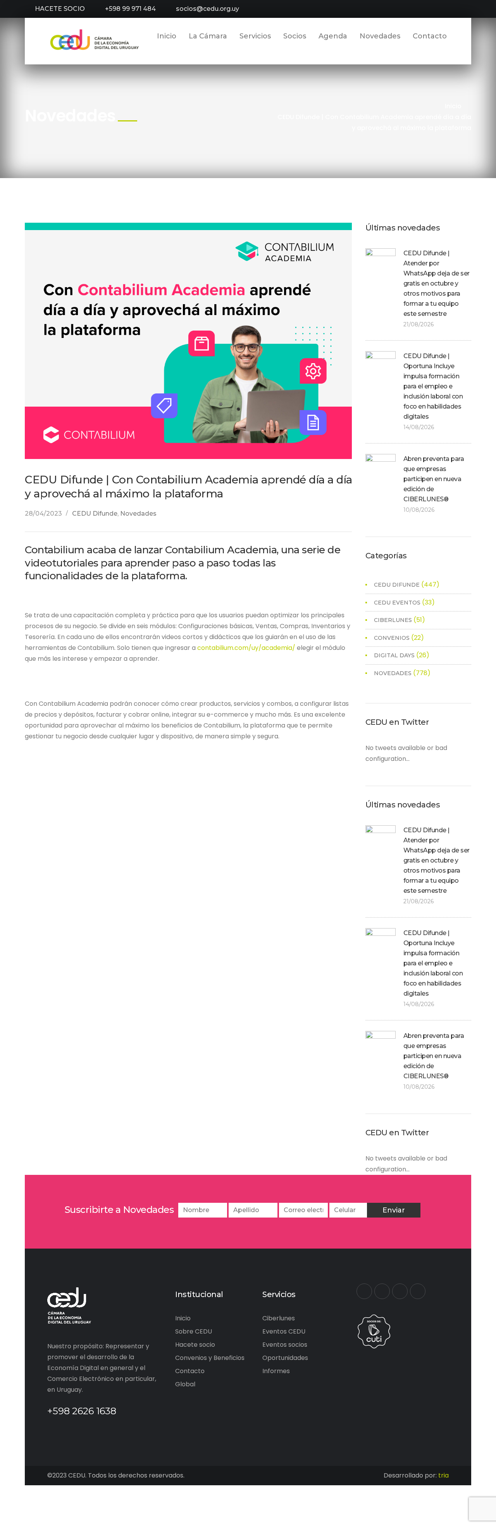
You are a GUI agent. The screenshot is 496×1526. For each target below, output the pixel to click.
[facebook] (364, 1291)
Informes (276, 1371)
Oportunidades (285, 1357)
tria (443, 1475)
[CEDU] (93, 39)
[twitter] (382, 1291)
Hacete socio (195, 1344)
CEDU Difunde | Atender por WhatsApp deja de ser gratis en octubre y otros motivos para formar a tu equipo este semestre (436, 283)
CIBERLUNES (393, 620)
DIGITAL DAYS (394, 655)
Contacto (190, 1371)
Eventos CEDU (283, 1331)
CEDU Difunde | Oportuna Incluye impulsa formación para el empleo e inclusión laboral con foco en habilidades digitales (433, 386)
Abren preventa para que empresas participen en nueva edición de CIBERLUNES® (433, 479)
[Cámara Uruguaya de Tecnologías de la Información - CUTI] (373, 1330)
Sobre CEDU (193, 1331)
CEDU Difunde (94, 513)
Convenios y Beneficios (210, 1357)
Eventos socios (284, 1344)
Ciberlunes (278, 1318)
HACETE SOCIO (60, 8)
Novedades (138, 513)
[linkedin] (400, 1291)
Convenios (392, 637)
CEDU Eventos (397, 602)
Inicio (453, 106)
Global (185, 1384)
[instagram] (417, 1291)
